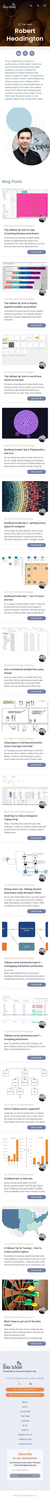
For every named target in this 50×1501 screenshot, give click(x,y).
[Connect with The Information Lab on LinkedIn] (30, 1384)
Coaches (25, 1421)
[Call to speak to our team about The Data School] (31, 6)
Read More (36, 252)
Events (25, 1430)
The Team (25, 1416)
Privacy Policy (25, 1435)
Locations (25, 1412)
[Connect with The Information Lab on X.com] (19, 1384)
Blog (25, 1425)
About (25, 1402)
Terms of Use (25, 1439)
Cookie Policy (25, 1444)
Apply (25, 1407)
